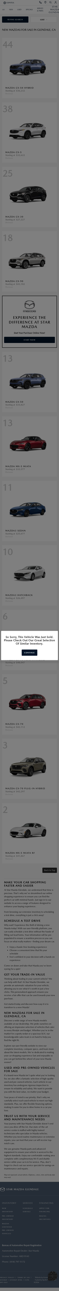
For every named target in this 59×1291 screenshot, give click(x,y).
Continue (29, 653)
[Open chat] (53, 1276)
